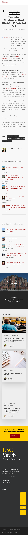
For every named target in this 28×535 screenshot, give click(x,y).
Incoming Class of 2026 (9, 403)
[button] (25, 2)
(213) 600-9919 (6, 480)
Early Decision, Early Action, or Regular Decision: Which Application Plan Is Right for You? (16, 207)
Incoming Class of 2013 (18, 11)
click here (18, 117)
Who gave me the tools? (12, 238)
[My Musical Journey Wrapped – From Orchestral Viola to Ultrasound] (3, 263)
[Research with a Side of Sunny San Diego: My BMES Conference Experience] (3, 255)
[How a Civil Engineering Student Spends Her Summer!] (3, 231)
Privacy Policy (4, 517)
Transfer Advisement (20, 138)
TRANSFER (23, 512)
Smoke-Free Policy (5, 519)
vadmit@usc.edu (7, 482)
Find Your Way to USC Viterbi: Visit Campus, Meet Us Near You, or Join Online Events (14, 177)
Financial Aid (10, 138)
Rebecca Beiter (7, 29)
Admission (6, 335)
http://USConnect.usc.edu (12, 88)
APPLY (23, 507)
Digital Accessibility (21, 517)
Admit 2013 (10, 136)
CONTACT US (23, 495)
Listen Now (14, 435)
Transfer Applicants (14, 13)
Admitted (16, 136)
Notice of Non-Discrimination (12, 517)
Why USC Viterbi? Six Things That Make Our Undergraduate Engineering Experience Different (15, 188)
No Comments (22, 29)
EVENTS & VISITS (23, 501)
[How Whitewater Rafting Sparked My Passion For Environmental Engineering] (3, 246)
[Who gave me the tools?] (3, 239)
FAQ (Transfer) (7, 11)
